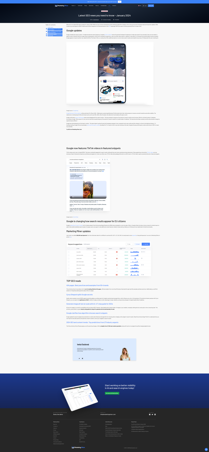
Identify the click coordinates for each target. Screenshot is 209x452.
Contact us (55, 426)
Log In (145, 5)
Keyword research (82, 428)
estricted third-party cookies (93, 125)
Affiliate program (56, 433)
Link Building (81, 437)
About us (97, 5)
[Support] (206, 449)
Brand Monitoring (82, 435)
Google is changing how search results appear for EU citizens (54, 32)
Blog (109, 5)
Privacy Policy (56, 439)
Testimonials (80, 5)
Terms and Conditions (57, 441)
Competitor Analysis (83, 433)
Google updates (50, 27)
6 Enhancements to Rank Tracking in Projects (140, 431)
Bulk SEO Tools (82, 441)
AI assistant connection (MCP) (85, 426)
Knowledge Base (103, 5)
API (80, 439)
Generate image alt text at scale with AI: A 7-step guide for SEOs (89, 304)
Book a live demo (58, 414)
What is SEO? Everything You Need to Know (113, 428)
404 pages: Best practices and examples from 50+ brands (87, 285)
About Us (55, 424)
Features (73, 5)
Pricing (85, 5)
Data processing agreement (58, 443)
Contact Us (114, 5)
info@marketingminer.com (108, 414)
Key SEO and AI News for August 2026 (138, 424)
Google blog (75, 110)
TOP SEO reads (50, 35)
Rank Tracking (82, 432)
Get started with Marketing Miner (112, 393)
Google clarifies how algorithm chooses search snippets (86, 313)
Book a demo (91, 5)
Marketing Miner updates (52, 34)
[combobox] (140, 5)
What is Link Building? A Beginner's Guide (113, 435)
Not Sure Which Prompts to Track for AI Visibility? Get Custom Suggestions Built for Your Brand (143, 427)
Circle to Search (108, 34)
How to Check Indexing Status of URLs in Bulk (114, 433)
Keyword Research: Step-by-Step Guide (113, 430)
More (119, 1)
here (70, 237)
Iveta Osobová (96, 19)
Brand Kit (55, 435)
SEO (110, 26)
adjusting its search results (77, 225)
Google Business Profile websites (73, 113)
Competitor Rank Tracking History (137, 429)
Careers (54, 437)
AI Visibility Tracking (83, 424)
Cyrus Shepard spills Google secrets (79, 294)
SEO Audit (81, 430)
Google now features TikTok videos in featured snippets (54, 29)
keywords (134, 235)
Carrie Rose (75, 217)
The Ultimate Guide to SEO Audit (111, 432)
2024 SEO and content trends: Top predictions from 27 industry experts (92, 322)
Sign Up (150, 5)
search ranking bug (79, 117)
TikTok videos (150, 152)
